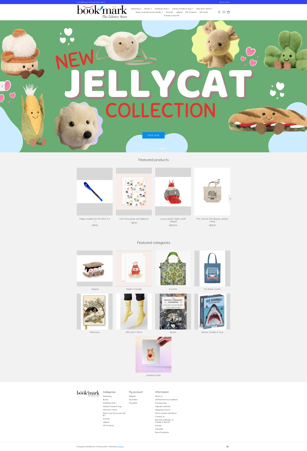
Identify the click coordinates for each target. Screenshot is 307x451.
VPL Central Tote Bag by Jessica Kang (212, 220)
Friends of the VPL (172, 15)
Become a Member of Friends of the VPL (164, 421)
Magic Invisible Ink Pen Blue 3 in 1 (94, 220)
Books (173, 332)
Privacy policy (161, 403)
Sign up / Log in (224, 2)
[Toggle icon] (219, 12)
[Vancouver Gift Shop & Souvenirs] (102, 12)
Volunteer (159, 429)
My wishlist (133, 403)
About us (158, 396)
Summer (169, 12)
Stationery (95, 332)
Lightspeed (120, 447)
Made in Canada (134, 289)
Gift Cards (203, 12)
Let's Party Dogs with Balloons (134, 218)
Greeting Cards (153, 375)
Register (132, 396)
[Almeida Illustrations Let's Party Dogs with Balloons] (134, 191)
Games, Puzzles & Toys (212, 332)
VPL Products (191, 12)
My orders (133, 399)
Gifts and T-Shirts (134, 332)
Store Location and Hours (166, 413)
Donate (158, 425)
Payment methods (162, 406)
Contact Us (159, 416)
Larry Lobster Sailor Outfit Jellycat (173, 220)
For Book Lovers (212, 289)
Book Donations (162, 432)
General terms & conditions (166, 399)
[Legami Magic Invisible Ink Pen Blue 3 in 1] (95, 191)
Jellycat (179, 12)
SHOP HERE (153, 135)
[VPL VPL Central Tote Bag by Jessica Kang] (212, 191)
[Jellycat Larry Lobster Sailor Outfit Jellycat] (173, 191)
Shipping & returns (162, 410)
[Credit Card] (227, 446)
